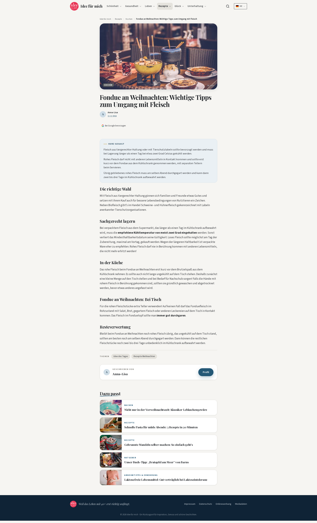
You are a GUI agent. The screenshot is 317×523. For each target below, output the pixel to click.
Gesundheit (131, 6)
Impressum (189, 504)
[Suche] (227, 6)
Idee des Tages (120, 356)
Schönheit (113, 6)
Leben (148, 6)
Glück (178, 6)
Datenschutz (205, 504)
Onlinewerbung (223, 504)
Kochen (129, 18)
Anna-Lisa (113, 112)
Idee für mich (105, 18)
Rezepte (163, 6)
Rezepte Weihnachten (144, 356)
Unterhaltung (195, 6)
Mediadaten (241, 504)
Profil (206, 372)
